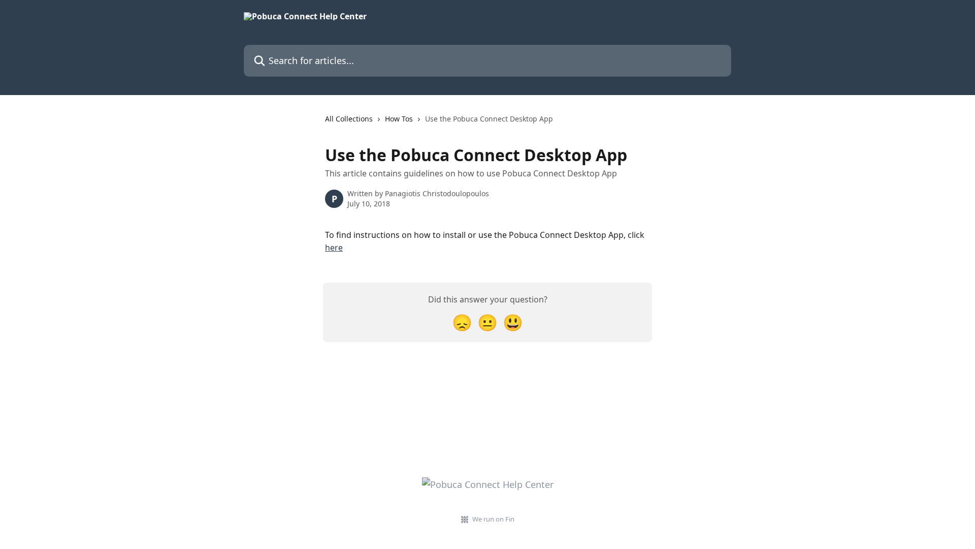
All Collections (349, 119)
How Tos (399, 119)
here (334, 247)
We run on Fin (493, 519)
